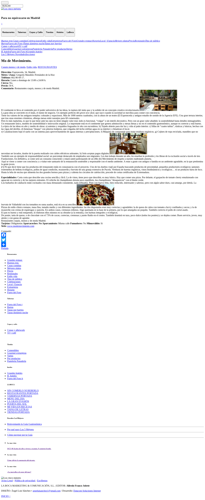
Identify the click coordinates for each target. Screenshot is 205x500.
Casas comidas (14, 265)
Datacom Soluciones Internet (87, 491)
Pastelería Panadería (16, 361)
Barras (10, 307)
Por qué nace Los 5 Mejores (20, 429)
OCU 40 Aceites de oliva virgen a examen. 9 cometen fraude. (29, 448)
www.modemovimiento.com (20, 226)
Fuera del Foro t (14, 304)
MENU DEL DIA (16, 398)
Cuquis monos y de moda (13, 67)
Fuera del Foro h (15, 378)
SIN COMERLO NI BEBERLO (23, 390)
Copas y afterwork (16, 330)
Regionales (12, 273)
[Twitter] (102, 239)
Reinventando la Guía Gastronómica (24, 424)
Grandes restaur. (15, 260)
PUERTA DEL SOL (17, 404)
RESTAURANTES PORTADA (22, 393)
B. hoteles (12, 376)
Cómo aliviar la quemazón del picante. (21, 460)
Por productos (13, 358)
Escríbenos (42, 480)
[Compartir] (102, 244)
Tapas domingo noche (17, 312)
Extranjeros (12, 287)
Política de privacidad (25, 480)
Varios (10, 355)
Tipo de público (14, 279)
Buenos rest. (13, 263)
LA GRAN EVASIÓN (18, 401)
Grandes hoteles (14, 373)
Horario (11, 290)
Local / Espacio (14, 284)
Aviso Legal (7, 480)
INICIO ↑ (6, 496)
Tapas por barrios (15, 310)
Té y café (11, 333)
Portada (4, 248)
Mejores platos (14, 268)
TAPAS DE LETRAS (18, 409)
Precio (10, 271)
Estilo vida (32, 67)
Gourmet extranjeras (16, 353)
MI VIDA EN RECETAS (19, 406)
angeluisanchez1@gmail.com (46, 491)
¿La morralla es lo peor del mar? (19, 472)
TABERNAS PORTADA (19, 396)
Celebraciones (14, 281)
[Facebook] (102, 235)
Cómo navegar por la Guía (19, 435)
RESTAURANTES (47, 67)
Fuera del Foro (14, 292)
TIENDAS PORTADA (18, 412)
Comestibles (13, 350)
